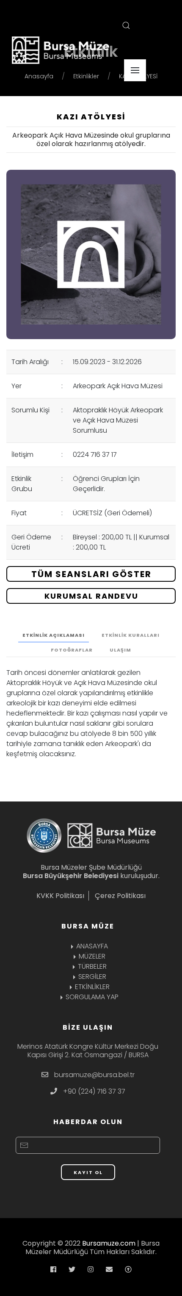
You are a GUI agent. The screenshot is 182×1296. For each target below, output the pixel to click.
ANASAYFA (92, 946)
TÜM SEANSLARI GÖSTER (91, 574)
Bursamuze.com (108, 1243)
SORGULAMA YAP (92, 997)
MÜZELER (92, 956)
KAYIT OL (88, 1172)
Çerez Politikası (120, 896)
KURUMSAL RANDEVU (91, 596)
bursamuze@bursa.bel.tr (94, 1075)
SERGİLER (92, 976)
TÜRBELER (92, 966)
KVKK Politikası (60, 896)
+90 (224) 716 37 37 (94, 1091)
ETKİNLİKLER (92, 987)
